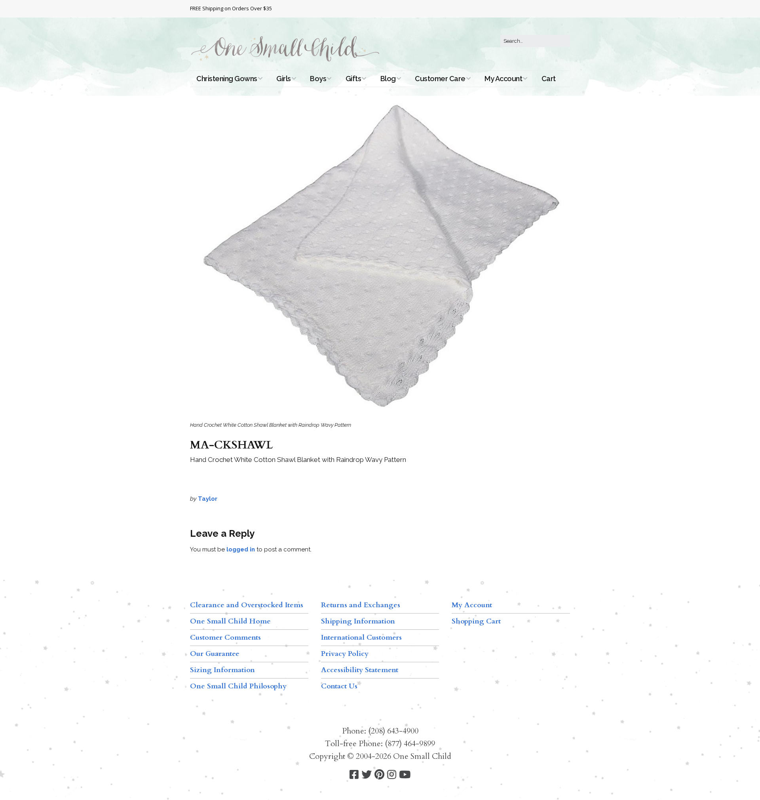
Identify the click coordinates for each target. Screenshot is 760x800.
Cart (549, 78)
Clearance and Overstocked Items (246, 605)
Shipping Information (358, 621)
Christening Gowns (226, 78)
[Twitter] (366, 775)
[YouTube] (404, 775)
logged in (240, 549)
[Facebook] (354, 775)
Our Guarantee (214, 654)
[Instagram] (391, 775)
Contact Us (339, 686)
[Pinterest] (379, 775)
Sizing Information (222, 670)
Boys (318, 78)
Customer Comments (225, 637)
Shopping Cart (476, 621)
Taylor (207, 498)
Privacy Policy (345, 654)
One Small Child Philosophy (238, 686)
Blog (388, 78)
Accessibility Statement (359, 670)
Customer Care (440, 78)
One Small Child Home (230, 621)
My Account (503, 78)
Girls (283, 78)
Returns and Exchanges (360, 605)
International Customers (361, 637)
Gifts (353, 78)
